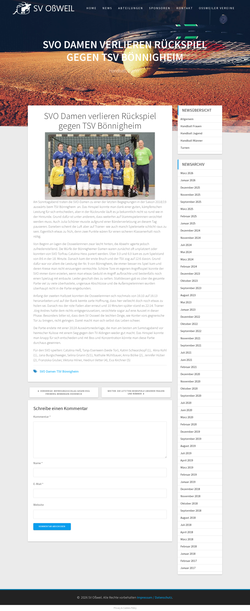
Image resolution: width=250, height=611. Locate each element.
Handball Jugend (191, 133)
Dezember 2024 (190, 230)
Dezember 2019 (190, 431)
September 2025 (190, 202)
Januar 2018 (187, 553)
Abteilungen (130, 8)
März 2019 (186, 467)
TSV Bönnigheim (67, 371)
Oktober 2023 (189, 280)
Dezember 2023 (190, 273)
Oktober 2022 (189, 324)
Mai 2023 (185, 302)
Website (38, 504)
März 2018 (186, 539)
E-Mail (38, 484)
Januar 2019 (187, 482)
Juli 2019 (185, 453)
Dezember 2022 (190, 316)
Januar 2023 (187, 309)
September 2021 (190, 345)
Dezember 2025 (190, 187)
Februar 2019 (188, 474)
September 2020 (190, 395)
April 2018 (186, 532)
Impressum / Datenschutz (154, 597)
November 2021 (190, 338)
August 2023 (188, 295)
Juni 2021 (186, 360)
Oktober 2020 (189, 388)
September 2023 (190, 288)
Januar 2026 (187, 180)
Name (38, 463)
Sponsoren (159, 8)
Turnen (184, 147)
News (107, 8)
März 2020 (186, 417)
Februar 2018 (188, 546)
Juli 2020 (185, 403)
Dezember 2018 (190, 489)
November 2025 (190, 194)
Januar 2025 (187, 223)
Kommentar (42, 416)
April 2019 (186, 460)
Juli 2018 (185, 525)
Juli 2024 (185, 245)
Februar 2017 (188, 561)
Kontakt (184, 8)
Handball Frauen (191, 126)
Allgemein (186, 119)
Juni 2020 (186, 410)
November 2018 (190, 496)
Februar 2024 (188, 266)
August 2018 (188, 517)
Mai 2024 (185, 252)
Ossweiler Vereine (217, 8)
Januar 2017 (187, 568)
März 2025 (186, 209)
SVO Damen (48, 371)
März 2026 (186, 173)
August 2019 (188, 446)
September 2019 (190, 439)
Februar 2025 (188, 216)
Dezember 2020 (190, 374)
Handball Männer (191, 140)
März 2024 (186, 259)
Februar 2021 (188, 367)
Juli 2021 (185, 352)
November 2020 (190, 381)
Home (91, 8)
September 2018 (190, 510)
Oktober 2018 (189, 503)
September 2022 (190, 331)
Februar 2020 (188, 424)
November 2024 (190, 238)
